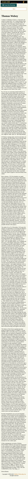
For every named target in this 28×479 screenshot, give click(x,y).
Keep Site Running (9, 5)
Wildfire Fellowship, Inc (20, 474)
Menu (14, 9)
